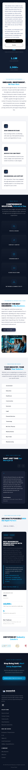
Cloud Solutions (5, 722)
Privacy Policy (14, 767)
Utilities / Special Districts (8, 744)
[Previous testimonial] (19, 466)
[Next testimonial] (23, 466)
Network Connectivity (7, 724)
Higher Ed (4, 738)
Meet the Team (8, 329)
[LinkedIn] (3, 705)
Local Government (6, 741)
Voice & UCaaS (5, 713)
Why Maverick (5, 751)
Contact (4, 757)
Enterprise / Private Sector (8, 732)
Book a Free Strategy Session (14, 678)
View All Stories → (9, 526)
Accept (14, 41)
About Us (4, 754)
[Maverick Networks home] (14, 691)
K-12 (3, 735)
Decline (14, 45)
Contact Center (5, 716)
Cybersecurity (5, 719)
